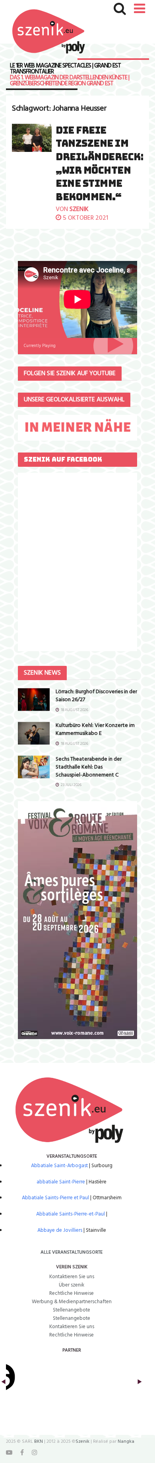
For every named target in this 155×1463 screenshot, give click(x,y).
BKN (38, 1442)
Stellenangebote (71, 1310)
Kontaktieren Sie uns (71, 1277)
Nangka (126, 1442)
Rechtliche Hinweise (71, 1293)
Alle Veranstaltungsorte (72, 1252)
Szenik (82, 1442)
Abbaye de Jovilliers (59, 1230)
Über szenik (71, 1285)
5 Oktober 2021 (84, 218)
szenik (79, 209)
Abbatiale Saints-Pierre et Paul (55, 1198)
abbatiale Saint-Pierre (61, 1182)
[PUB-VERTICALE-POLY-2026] (77, 920)
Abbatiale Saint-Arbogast (59, 1166)
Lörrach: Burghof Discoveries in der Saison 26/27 (96, 695)
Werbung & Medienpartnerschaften (72, 1302)
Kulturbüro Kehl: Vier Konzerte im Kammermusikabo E (95, 729)
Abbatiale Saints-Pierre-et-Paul (70, 1214)
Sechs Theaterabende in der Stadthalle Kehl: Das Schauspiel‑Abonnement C (89, 767)
